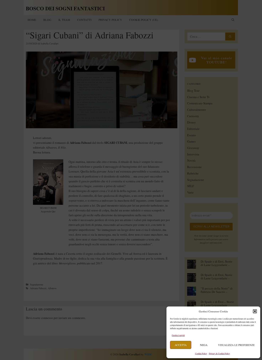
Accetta (181, 345)
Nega (203, 345)
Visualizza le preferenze (236, 345)
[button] (255, 311)
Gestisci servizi (178, 335)
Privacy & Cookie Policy (219, 353)
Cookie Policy (201, 353)
